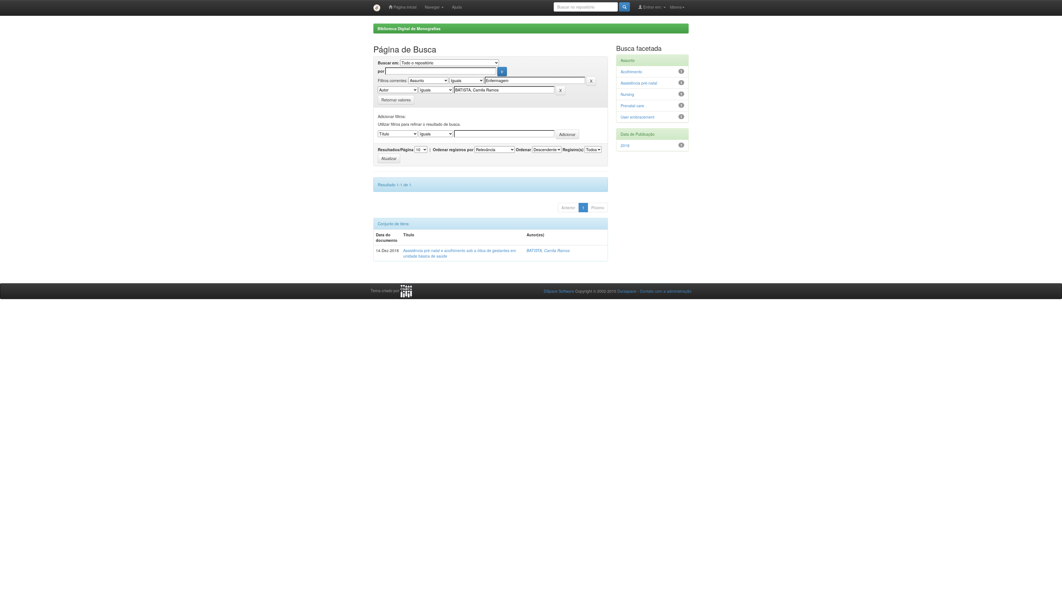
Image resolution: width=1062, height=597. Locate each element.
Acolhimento (631, 71)
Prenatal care (632, 105)
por (381, 71)
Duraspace (626, 291)
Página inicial (404, 7)
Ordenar (523, 149)
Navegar (433, 7)
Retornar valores (396, 100)
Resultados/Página (395, 149)
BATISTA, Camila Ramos (548, 250)
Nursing (627, 94)
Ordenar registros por (453, 149)
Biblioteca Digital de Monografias (409, 28)
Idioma (676, 7)
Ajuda (457, 7)
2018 (625, 145)
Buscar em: (388, 63)
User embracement (637, 117)
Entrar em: (652, 7)
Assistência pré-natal (639, 83)
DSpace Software (559, 291)
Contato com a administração (665, 291)
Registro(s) (573, 149)
